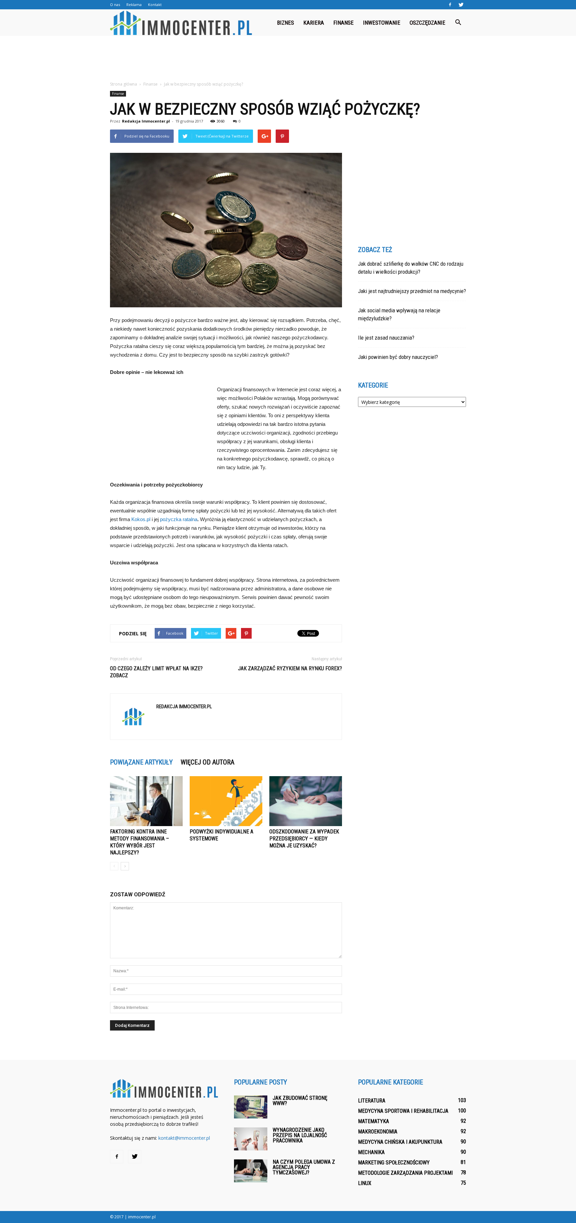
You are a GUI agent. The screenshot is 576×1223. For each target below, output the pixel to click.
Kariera (313, 22)
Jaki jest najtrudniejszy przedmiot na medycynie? (412, 291)
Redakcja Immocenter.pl (146, 121)
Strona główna (123, 84)
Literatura (371, 1100)
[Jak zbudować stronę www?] (250, 1106)
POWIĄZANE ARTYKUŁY (141, 762)
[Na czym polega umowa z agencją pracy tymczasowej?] (250, 1170)
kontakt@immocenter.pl (184, 1138)
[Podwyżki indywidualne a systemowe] (226, 801)
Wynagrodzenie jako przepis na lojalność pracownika (300, 1135)
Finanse (343, 22)
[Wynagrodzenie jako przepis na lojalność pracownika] (250, 1138)
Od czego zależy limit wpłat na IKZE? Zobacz (156, 672)
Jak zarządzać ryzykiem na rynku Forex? (290, 668)
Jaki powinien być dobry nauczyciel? (398, 357)
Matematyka (373, 1121)
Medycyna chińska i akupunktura (400, 1142)
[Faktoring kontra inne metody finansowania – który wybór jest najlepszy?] (146, 801)
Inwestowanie (381, 22)
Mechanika (371, 1152)
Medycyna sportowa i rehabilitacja (403, 1111)
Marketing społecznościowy (394, 1162)
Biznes (285, 22)
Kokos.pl (140, 519)
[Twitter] (461, 4)
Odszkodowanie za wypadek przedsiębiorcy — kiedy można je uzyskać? (304, 838)
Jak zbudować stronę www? (300, 1100)
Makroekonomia (377, 1131)
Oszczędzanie (427, 22)
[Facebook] (450, 4)
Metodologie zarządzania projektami (405, 1173)
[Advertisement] (288, 59)
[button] (458, 23)
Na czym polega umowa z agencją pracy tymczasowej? (304, 1167)
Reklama (134, 4)
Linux (364, 1183)
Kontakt (155, 4)
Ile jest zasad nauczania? (386, 337)
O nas (115, 4)
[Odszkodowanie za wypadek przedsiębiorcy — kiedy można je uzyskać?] (305, 801)
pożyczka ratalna (178, 519)
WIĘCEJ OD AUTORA (207, 762)
